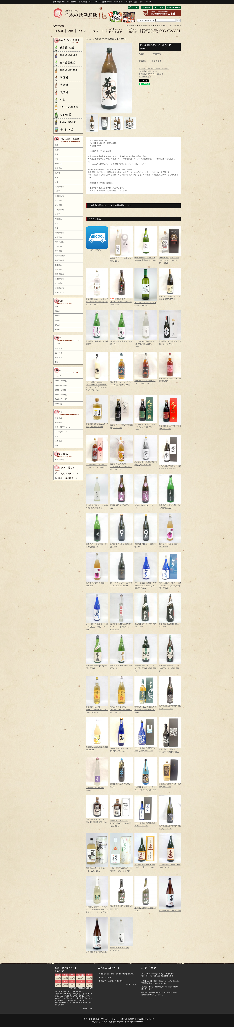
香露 (56, 182)
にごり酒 (58, 441)
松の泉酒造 (59, 283)
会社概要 (131, 25)
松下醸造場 (59, 196)
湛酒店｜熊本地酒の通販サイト (114, 1022)
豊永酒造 (58, 265)
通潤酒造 (58, 168)
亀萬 (56, 177)
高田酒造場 (59, 274)
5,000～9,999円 (61, 399)
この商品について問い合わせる (151, 74)
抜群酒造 (58, 205)
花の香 (57, 173)
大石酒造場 (59, 187)
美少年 (57, 150)
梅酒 (56, 446)
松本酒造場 (59, 279)
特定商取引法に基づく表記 (131, 1019)
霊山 (56, 154)
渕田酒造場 (59, 233)
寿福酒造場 (59, 260)
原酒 (56, 436)
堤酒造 (57, 214)
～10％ (57, 344)
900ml (57, 311)
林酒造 (57, 191)
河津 (56, 159)
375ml (57, 325)
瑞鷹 (56, 145)
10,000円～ (59, 404)
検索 (178, 20)
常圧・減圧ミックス (63, 427)
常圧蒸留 (58, 418)
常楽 (56, 228)
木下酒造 (58, 219)
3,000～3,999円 (61, 390)
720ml (57, 316)
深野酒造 (58, 251)
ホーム (88, 39)
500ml (57, 320)
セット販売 (59, 460)
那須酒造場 (59, 288)
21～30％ (58, 353)
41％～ (57, 362)
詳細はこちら (88, 1008)
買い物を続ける (145, 77)
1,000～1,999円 (61, 381)
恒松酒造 (58, 200)
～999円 (58, 376)
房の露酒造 (59, 210)
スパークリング (61, 432)
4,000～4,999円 (61, 395)
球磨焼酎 (58, 246)
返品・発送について (161, 25)
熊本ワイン (59, 293)
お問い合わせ (177, 25)
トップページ (85, 1019)
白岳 (56, 223)
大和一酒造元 (60, 256)
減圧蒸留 (58, 422)
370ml (57, 330)
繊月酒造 (58, 237)
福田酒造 (58, 269)
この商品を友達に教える (148, 71)
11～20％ (58, 348)
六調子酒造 (59, 242)
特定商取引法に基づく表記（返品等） (154, 69)
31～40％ (58, 358)
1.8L (56, 307)
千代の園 (58, 164)
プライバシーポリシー (110, 1019)
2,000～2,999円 (61, 385)
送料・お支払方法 (144, 25)
